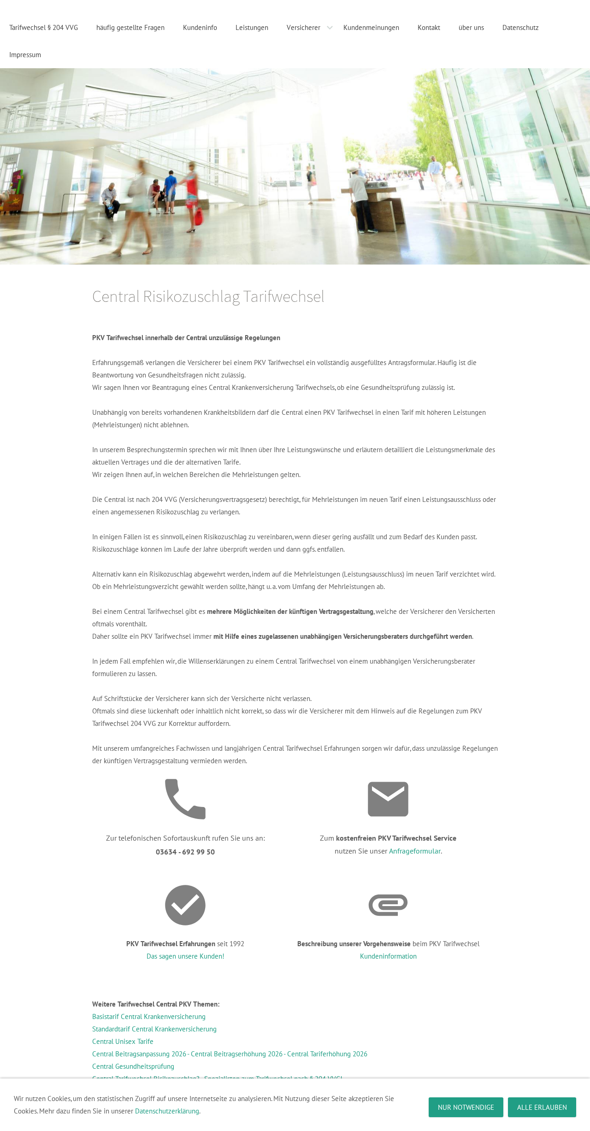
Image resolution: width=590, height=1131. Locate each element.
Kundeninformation (388, 956)
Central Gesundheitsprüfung (133, 1066)
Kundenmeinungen (371, 27)
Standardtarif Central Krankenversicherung (154, 1029)
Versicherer (303, 27)
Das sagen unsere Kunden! (185, 956)
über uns (471, 27)
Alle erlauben (542, 1107)
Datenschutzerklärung (167, 1111)
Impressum (25, 54)
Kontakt (429, 27)
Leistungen (252, 27)
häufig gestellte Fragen (130, 27)
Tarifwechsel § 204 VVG (43, 27)
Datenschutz (520, 27)
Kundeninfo (200, 27)
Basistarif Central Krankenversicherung (149, 1016)
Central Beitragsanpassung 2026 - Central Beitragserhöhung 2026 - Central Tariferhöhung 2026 (229, 1053)
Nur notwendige (466, 1107)
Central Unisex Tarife (122, 1041)
